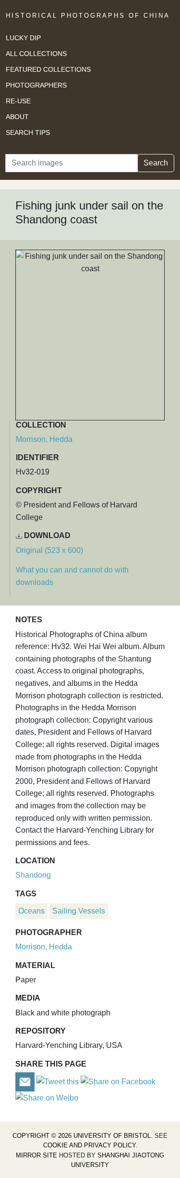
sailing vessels (78, 911)
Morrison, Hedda (44, 439)
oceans (31, 911)
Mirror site (36, 1155)
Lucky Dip (23, 38)
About (17, 117)
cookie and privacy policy (89, 1145)
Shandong (33, 875)
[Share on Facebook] (118, 1081)
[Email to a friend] (25, 1081)
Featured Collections (48, 69)
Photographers (36, 85)
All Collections (36, 53)
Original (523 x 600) (49, 550)
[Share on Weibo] (46, 1097)
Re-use (18, 101)
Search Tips (28, 132)
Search (156, 163)
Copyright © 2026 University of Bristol (81, 1135)
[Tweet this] (58, 1081)
